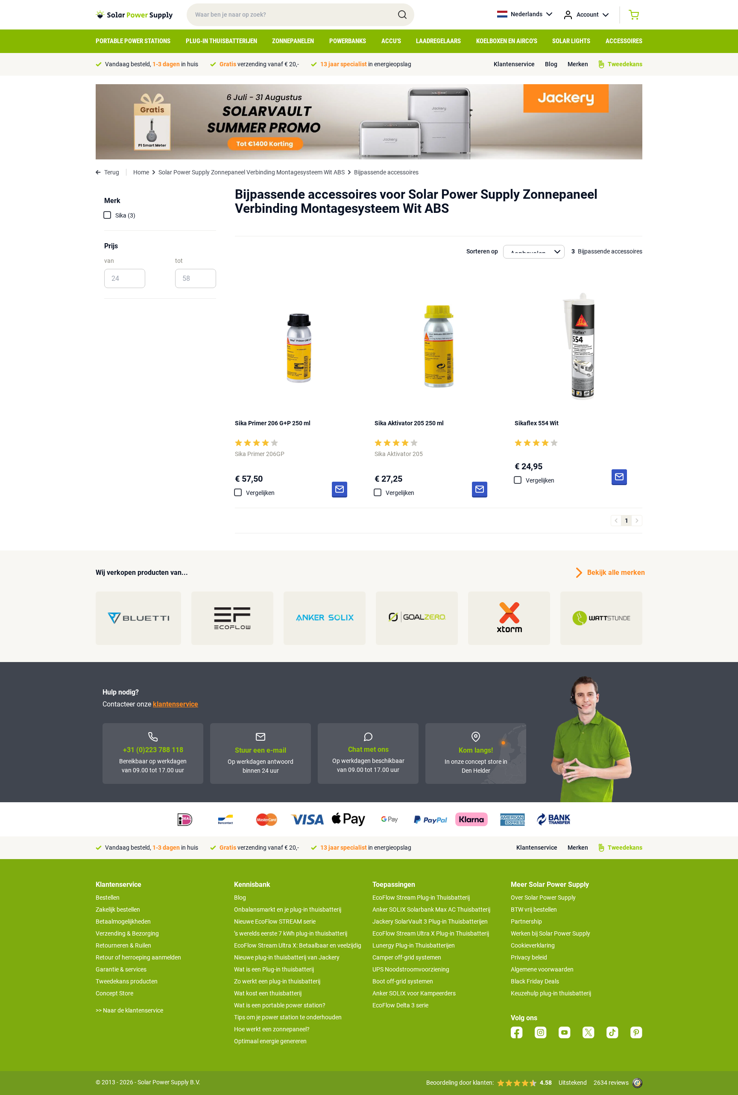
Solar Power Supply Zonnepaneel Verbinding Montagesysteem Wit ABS (251, 172)
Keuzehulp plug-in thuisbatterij (551, 993)
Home (141, 172)
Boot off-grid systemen (402, 981)
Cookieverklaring (533, 945)
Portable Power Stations (133, 41)
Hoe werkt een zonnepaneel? (272, 1029)
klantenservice (175, 704)
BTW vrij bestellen (534, 909)
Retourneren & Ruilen (123, 945)
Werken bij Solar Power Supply (550, 933)
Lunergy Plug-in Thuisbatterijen (413, 945)
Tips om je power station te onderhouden (288, 1017)
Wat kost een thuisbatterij (268, 993)
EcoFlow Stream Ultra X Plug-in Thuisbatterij (430, 933)
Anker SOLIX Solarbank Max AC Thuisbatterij (431, 909)
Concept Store (114, 993)
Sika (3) (125, 215)
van (109, 260)
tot (179, 260)
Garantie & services (121, 969)
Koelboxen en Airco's (506, 41)
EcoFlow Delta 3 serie (400, 1005)
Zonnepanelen (293, 41)
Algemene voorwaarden (542, 969)
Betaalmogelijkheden (123, 921)
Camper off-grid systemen (406, 957)
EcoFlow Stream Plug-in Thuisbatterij (421, 897)
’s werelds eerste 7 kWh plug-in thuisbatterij (290, 933)
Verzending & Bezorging (127, 933)
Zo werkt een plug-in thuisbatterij (277, 981)
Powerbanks (347, 41)
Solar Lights (571, 41)
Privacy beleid (529, 957)
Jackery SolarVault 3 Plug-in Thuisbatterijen (430, 921)
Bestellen (108, 897)
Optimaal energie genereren (270, 1041)
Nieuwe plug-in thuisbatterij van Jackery (287, 957)
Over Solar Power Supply (543, 897)
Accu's (391, 41)
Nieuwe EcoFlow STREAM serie (275, 921)
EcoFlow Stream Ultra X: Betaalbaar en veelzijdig (297, 945)
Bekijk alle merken (614, 572)
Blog (551, 64)
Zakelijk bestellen (118, 909)
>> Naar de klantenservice (129, 1010)
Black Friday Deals (535, 981)
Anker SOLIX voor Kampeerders (414, 993)
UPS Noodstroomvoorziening (410, 969)
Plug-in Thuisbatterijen (221, 41)
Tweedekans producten (127, 981)
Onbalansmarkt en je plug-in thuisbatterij (287, 909)
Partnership (526, 921)
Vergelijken (260, 492)
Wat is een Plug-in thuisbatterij (274, 969)
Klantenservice (514, 64)
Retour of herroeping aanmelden (138, 957)
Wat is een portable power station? (279, 1005)
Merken (578, 64)
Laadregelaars (438, 41)
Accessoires (624, 41)
